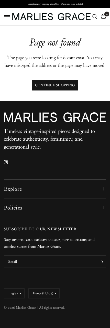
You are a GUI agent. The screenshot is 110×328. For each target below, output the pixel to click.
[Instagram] (9, 162)
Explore (13, 189)
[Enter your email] (101, 262)
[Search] (95, 16)
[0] (102, 16)
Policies (13, 208)
